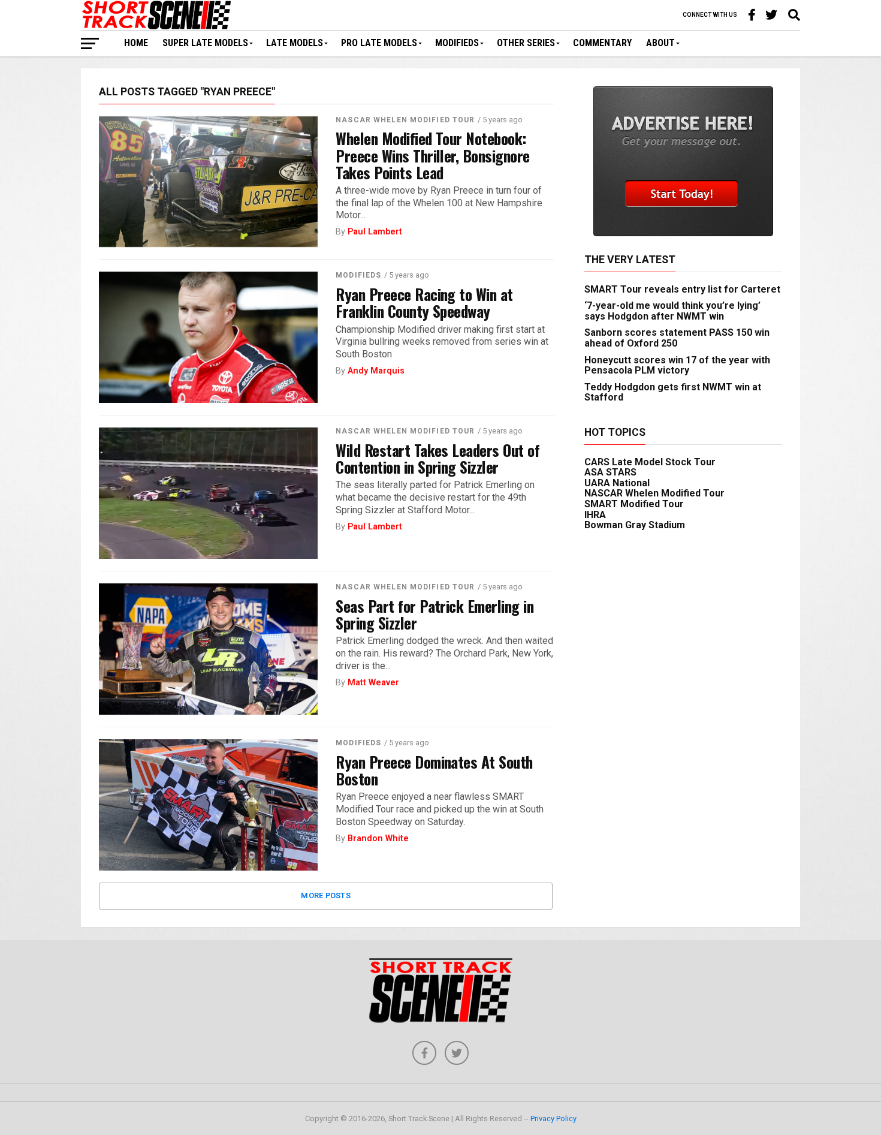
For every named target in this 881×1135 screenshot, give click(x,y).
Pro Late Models (379, 43)
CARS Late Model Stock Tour (650, 462)
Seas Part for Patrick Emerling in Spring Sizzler (434, 614)
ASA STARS (610, 472)
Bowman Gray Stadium (634, 525)
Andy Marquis (376, 371)
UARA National (617, 483)
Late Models (294, 43)
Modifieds (457, 43)
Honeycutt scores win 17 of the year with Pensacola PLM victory (677, 365)
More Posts (326, 895)
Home (136, 43)
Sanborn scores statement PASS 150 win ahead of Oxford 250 (677, 338)
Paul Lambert (375, 232)
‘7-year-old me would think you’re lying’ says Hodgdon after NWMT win (672, 311)
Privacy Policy (553, 1118)
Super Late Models (205, 43)
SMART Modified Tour (634, 504)
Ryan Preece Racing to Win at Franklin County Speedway (424, 302)
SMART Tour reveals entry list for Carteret (682, 289)
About (660, 43)
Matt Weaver (373, 683)
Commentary (602, 43)
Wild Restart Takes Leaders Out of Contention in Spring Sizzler (437, 458)
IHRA (595, 514)
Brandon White (378, 838)
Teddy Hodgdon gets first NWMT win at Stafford (672, 392)
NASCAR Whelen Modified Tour (405, 120)
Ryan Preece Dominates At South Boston (434, 770)
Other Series (526, 43)
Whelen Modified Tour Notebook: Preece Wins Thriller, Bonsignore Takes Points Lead (433, 155)
